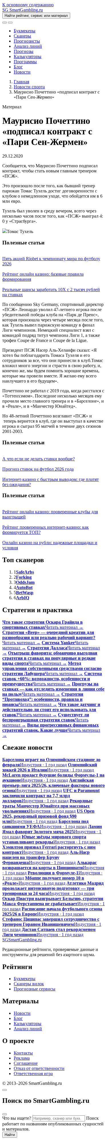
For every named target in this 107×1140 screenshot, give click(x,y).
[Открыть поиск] (4, 22)
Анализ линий (28, 46)
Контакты (23, 1053)
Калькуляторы (27, 56)
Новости (22, 71)
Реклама (22, 1058)
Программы (25, 61)
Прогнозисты (27, 41)
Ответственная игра (33, 1073)
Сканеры (22, 35)
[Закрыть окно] (4, 1090)
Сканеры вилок (29, 983)
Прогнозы (23, 51)
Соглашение (26, 1063)
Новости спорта (29, 86)
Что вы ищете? (16, 1118)
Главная (21, 81)
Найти (10, 1135)
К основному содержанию (28, 4)
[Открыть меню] (10, 22)
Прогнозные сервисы (34, 988)
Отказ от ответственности (39, 1068)
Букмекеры (24, 30)
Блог (18, 66)
